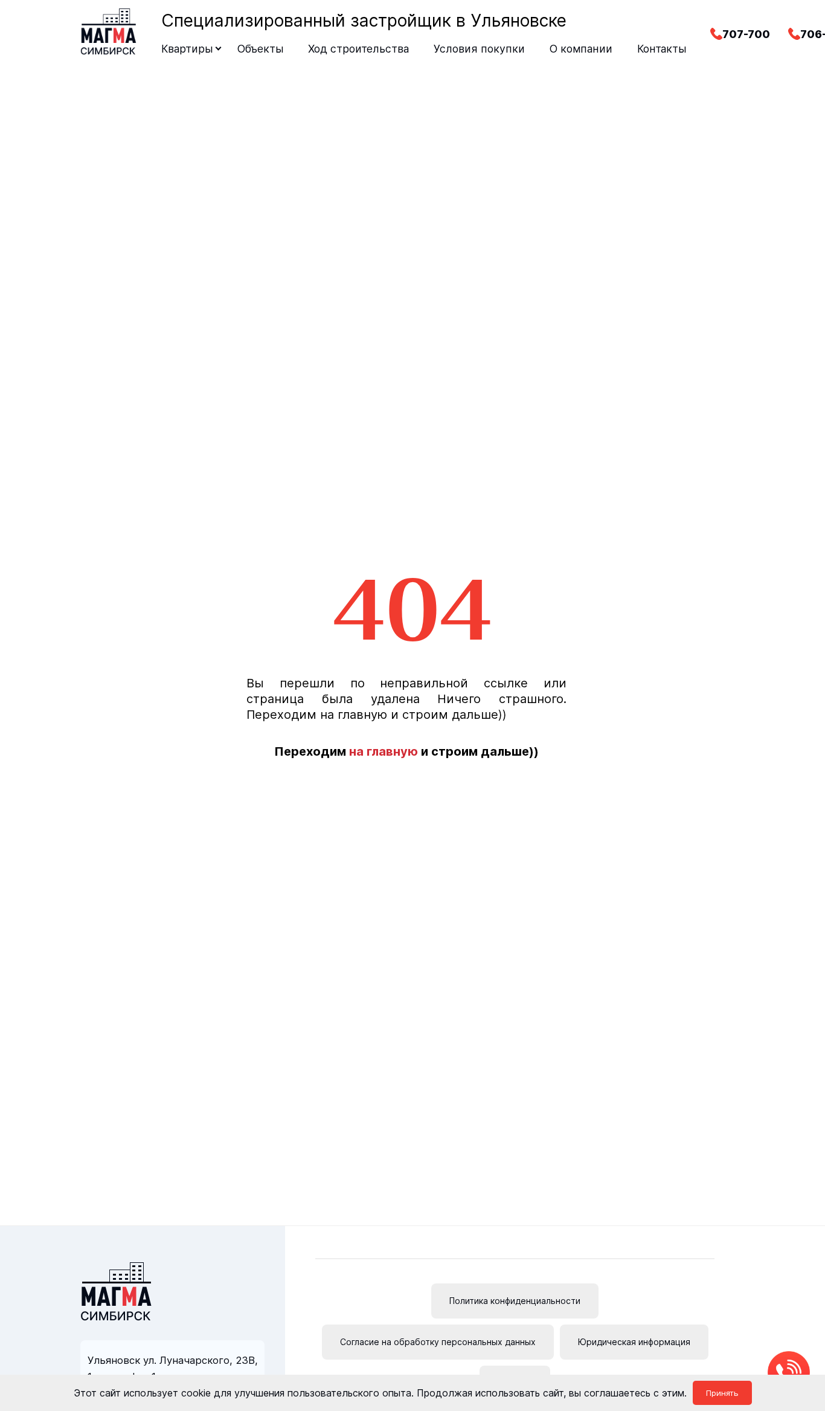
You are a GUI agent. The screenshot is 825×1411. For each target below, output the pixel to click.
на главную (383, 751)
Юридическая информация (634, 1342)
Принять (722, 1393)
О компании (581, 48)
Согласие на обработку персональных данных (438, 1342)
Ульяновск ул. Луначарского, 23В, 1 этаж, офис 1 (173, 1368)
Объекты (260, 48)
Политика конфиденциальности (514, 1301)
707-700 (746, 34)
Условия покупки (479, 48)
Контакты (661, 48)
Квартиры (187, 48)
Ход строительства (358, 48)
